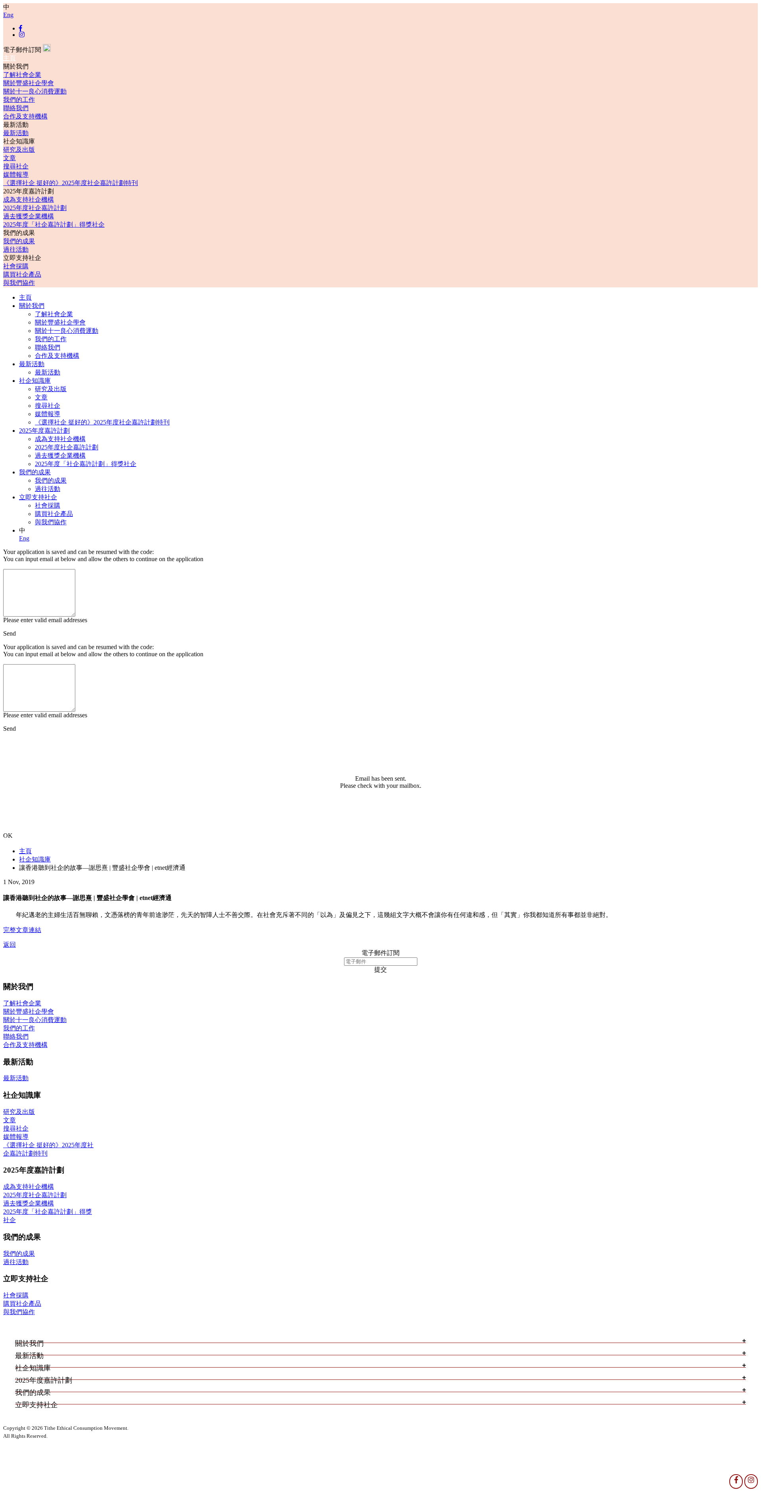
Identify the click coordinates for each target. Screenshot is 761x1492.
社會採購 (16, 266)
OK (8, 835)
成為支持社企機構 (28, 199)
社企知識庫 (35, 380)
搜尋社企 (16, 166)
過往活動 (16, 249)
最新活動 (16, 133)
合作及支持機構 (25, 116)
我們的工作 (19, 99)
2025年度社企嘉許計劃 (35, 207)
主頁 (9, 58)
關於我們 (31, 305)
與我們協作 (19, 282)
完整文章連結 (22, 930)
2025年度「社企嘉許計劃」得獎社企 (54, 224)
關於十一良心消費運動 (35, 91)
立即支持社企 (38, 497)
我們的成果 (19, 241)
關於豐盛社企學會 (28, 83)
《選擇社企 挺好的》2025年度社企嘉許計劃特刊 (70, 183)
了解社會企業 (22, 74)
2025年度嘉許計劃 (44, 430)
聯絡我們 (16, 108)
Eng (8, 14)
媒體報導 (16, 174)
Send (9, 633)
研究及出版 (19, 149)
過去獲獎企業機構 (28, 216)
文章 (9, 158)
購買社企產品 (22, 274)
